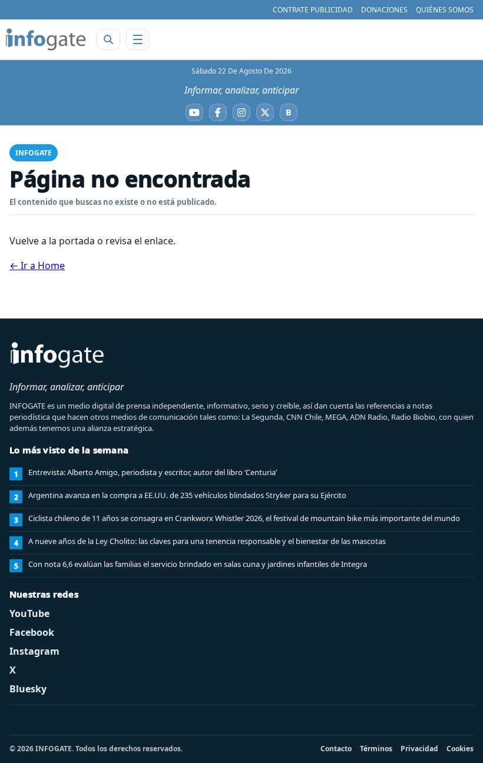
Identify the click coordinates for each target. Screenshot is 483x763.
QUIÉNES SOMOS (445, 10)
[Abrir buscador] (108, 39)
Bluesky (28, 688)
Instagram (34, 651)
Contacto (336, 749)
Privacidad (419, 749)
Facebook (31, 632)
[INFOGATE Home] (46, 39)
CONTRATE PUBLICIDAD (313, 10)
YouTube (29, 613)
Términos (376, 749)
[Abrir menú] (138, 39)
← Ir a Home (37, 265)
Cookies (460, 749)
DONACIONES (384, 10)
